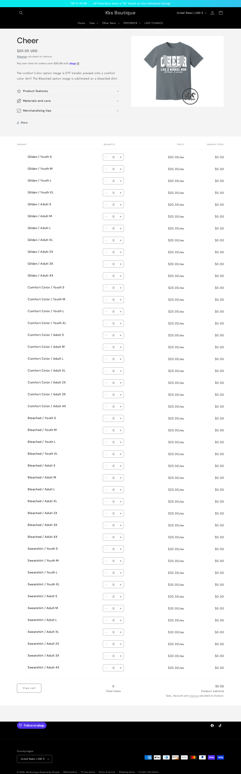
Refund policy (70, 771)
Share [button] (24, 122)
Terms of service (107, 771)
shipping (193, 695)
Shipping (22, 56)
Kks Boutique (33, 772)
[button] (21, 13)
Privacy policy (88, 771)
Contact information (149, 771)
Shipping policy (127, 771)
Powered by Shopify (50, 772)
